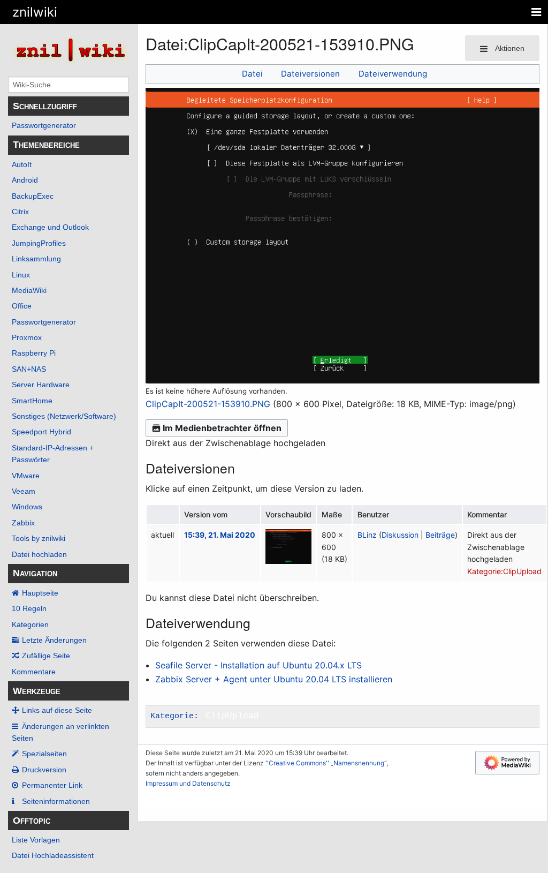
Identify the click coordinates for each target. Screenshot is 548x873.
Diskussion (400, 534)
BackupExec (33, 196)
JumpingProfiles (39, 243)
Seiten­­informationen (56, 801)
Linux (21, 274)
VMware (26, 475)
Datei (252, 74)
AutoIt (22, 164)
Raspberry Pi (34, 353)
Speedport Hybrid (41, 431)
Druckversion (44, 769)
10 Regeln (29, 608)
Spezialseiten (44, 753)
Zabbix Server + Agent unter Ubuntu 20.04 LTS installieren (273, 679)
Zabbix (23, 522)
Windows (27, 506)
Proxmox (27, 337)
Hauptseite (40, 593)
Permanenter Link (52, 785)
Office (22, 306)
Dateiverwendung (393, 74)
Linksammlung (36, 258)
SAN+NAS (29, 369)
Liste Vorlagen (36, 840)
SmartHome (32, 400)
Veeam (23, 491)
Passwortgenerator (44, 125)
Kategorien (30, 624)
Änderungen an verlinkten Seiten (60, 732)
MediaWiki (29, 290)
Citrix (20, 211)
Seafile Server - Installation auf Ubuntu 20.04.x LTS (258, 665)
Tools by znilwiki (38, 538)
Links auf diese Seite (57, 710)
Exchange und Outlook (50, 227)
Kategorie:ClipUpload (504, 571)
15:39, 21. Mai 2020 (219, 534)
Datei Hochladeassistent (53, 855)
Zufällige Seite (46, 655)
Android (25, 180)
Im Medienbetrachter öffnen (222, 428)
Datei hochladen (39, 554)
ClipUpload (232, 716)
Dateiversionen (310, 74)
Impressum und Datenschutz (188, 783)
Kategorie (172, 716)
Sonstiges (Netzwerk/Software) (64, 416)
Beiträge (440, 534)
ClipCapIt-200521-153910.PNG (208, 403)
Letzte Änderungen (54, 640)
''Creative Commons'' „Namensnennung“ (325, 763)
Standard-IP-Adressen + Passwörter (53, 453)
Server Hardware (41, 384)
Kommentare (34, 671)
